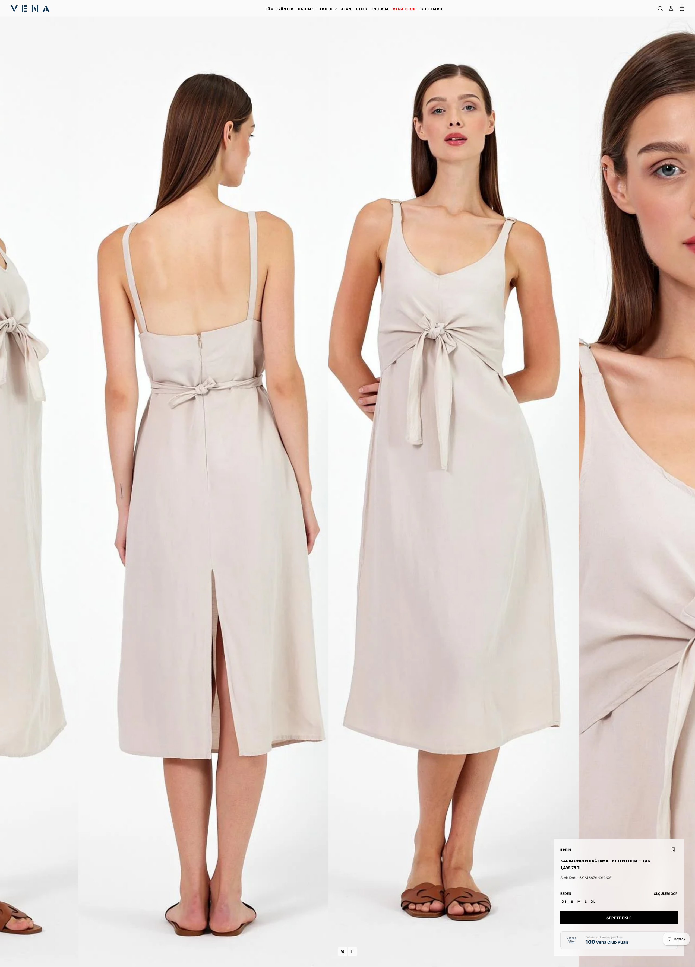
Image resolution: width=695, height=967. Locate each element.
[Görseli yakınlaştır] (342, 951)
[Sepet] (682, 8)
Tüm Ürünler (279, 9)
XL (593, 901)
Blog (362, 9)
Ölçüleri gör (666, 894)
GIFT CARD (431, 9)
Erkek (326, 9)
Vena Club (404, 9)
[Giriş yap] (671, 8)
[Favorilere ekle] (673, 849)
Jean (346, 9)
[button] (660, 8)
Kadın (304, 9)
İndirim (380, 9)
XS (564, 901)
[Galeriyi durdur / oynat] (352, 951)
